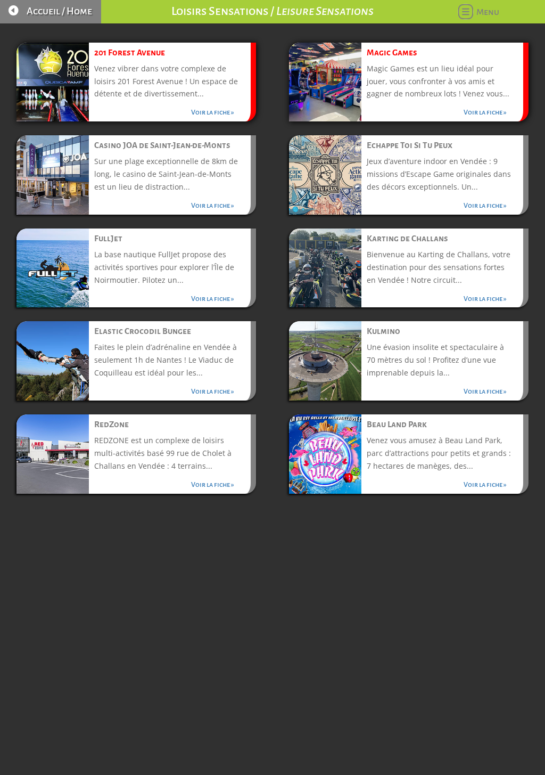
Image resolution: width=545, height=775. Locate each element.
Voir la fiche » (212, 112)
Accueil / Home (59, 11)
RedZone (111, 424)
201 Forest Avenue (129, 52)
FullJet (108, 238)
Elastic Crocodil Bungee (142, 331)
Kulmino (383, 331)
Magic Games (392, 52)
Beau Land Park (397, 424)
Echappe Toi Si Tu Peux (409, 145)
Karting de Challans (407, 238)
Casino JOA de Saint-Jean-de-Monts (162, 145)
